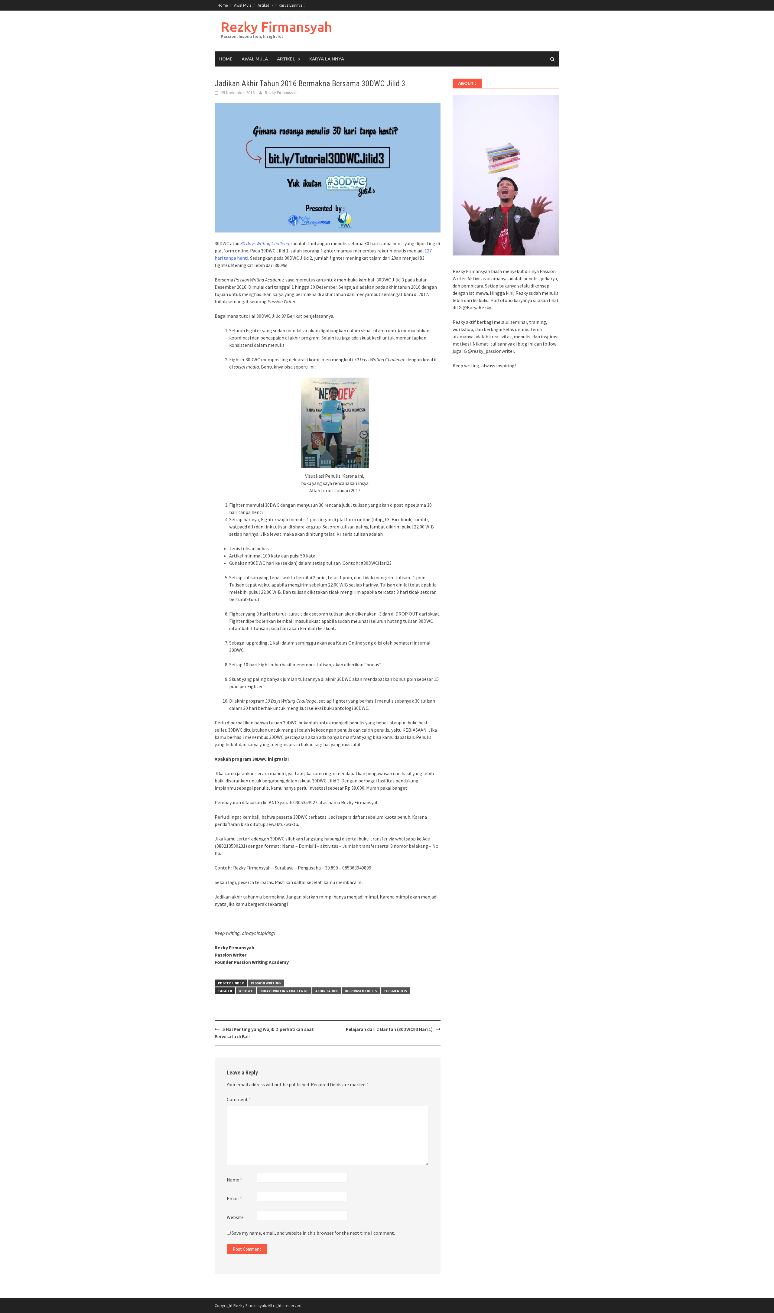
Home (223, 5)
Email (234, 1198)
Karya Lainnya (290, 5)
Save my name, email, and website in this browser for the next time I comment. (313, 1233)
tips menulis (395, 991)
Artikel (263, 5)
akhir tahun (326, 991)
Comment (239, 1099)
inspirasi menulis (361, 991)
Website (235, 1217)
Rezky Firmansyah (276, 26)
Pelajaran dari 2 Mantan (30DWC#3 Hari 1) (389, 1029)
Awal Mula (243, 5)
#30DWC (246, 991)
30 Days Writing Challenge (266, 243)
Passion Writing (266, 983)
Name (234, 1180)
